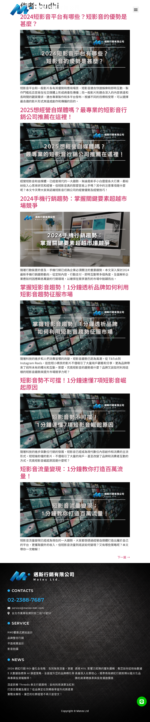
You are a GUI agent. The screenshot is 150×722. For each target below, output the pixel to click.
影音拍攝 (13, 648)
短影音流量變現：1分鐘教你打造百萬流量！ (71, 472)
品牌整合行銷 (16, 637)
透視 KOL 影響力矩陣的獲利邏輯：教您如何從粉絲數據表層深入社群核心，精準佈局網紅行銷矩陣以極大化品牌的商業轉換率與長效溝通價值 (108, 673)
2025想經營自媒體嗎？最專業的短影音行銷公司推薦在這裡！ (73, 113)
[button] (136, 10)
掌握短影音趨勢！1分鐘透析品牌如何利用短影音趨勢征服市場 (74, 290)
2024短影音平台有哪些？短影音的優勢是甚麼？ (73, 19)
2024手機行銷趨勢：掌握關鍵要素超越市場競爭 (73, 201)
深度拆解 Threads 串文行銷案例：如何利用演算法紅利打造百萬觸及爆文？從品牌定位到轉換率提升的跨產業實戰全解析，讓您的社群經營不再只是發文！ (41, 689)
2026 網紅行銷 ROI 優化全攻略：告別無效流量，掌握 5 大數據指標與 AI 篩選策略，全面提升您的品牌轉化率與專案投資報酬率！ (41, 673)
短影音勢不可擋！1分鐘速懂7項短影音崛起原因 (73, 383)
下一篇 (123, 557)
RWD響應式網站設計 (20, 632)
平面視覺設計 (16, 643)
